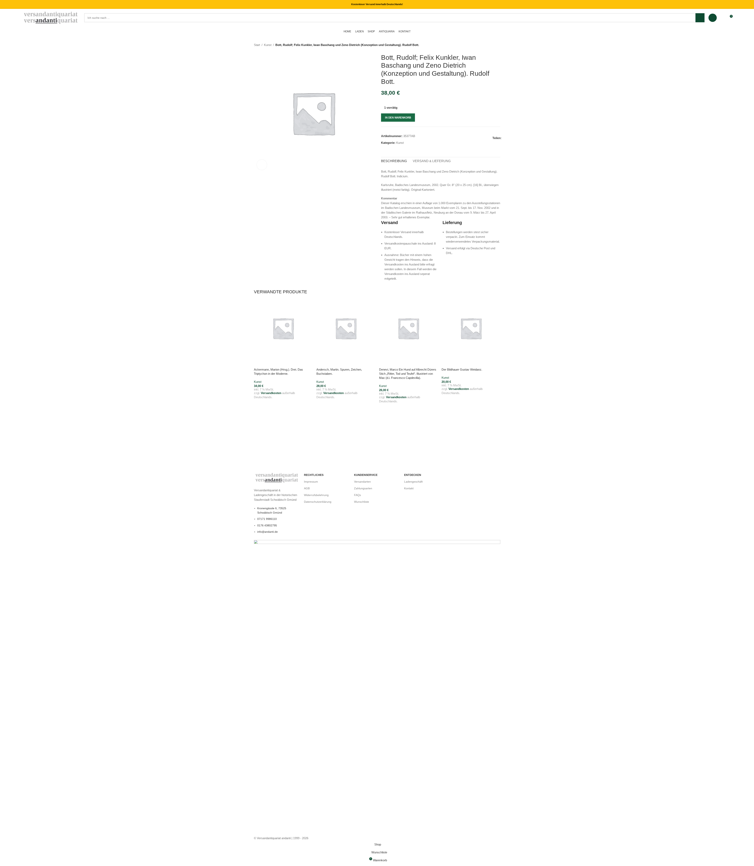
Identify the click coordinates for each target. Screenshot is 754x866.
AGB (307, 488)
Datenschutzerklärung (317, 501)
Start (257, 45)
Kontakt (409, 488)
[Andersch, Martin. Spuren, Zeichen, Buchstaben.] (345, 328)
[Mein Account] (712, 18)
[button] (259, 362)
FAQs (357, 495)
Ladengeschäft (413, 481)
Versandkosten (271, 393)
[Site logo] (51, 17)
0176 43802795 (267, 525)
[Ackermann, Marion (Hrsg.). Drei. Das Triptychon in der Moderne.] (283, 328)
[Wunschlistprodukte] (722, 18)
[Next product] (498, 45)
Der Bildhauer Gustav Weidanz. (462, 369)
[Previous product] (488, 45)
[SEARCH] (700, 17)
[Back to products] (493, 45)
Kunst (267, 45)
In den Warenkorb (398, 117)
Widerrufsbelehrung (316, 495)
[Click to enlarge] (262, 165)
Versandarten (362, 481)
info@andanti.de (267, 531)
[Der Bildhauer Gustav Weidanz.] (471, 328)
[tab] (394, 161)
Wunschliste (361, 501)
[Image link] (277, 477)
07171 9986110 (267, 518)
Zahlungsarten (363, 488)
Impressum (311, 481)
